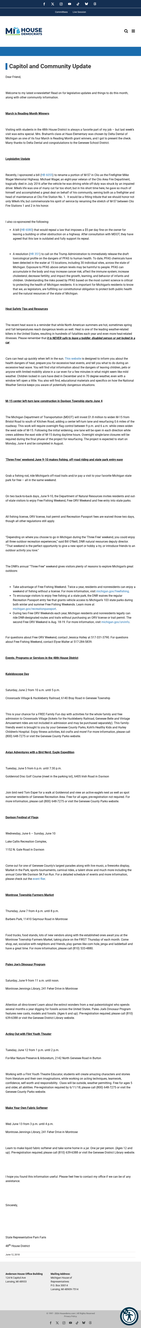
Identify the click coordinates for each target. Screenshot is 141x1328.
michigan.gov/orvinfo (115, 622)
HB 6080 (26, 230)
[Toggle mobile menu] (133, 31)
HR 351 (34, 254)
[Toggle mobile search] (126, 31)
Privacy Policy (70, 1316)
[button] (129, 1316)
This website (73, 358)
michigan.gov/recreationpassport (34, 609)
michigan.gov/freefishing (112, 591)
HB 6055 (47, 175)
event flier (39, 879)
